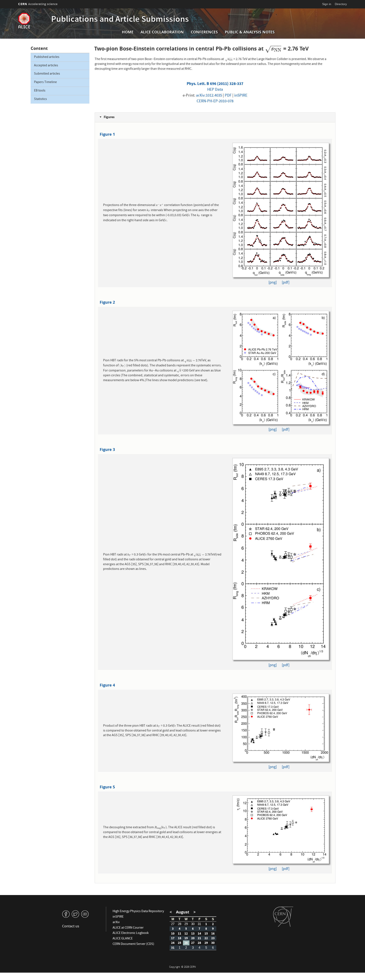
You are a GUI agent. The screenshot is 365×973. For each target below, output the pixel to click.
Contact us (70, 926)
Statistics (40, 99)
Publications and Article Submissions (120, 20)
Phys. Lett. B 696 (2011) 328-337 (215, 83)
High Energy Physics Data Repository (138, 911)
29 (186, 924)
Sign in (326, 4)
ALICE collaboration (162, 32)
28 (179, 924)
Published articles (46, 57)
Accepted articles (46, 65)
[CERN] (283, 917)
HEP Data (215, 90)
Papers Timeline (45, 82)
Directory (341, 4)
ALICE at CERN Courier (128, 928)
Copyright (175, 967)
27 (172, 924)
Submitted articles (47, 73)
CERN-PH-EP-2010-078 (215, 101)
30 (193, 924)
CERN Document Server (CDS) (133, 944)
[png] (272, 283)
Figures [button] (108, 117)
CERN (37, 4)
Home (127, 32)
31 (199, 924)
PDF (228, 96)
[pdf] (285, 283)
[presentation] (273, 48)
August (182, 912)
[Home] (33, 21)
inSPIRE (240, 96)
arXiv (116, 922)
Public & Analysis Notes (250, 32)
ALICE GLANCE (123, 938)
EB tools (39, 90)
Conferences (204, 32)
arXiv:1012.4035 (209, 96)
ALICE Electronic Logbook (131, 933)
